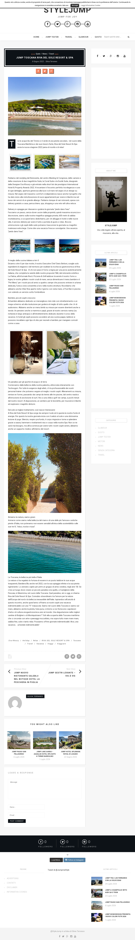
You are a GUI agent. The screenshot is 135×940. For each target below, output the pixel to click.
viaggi (51, 644)
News (44, 54)
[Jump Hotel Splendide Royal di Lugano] (70, 740)
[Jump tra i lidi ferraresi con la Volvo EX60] (100, 263)
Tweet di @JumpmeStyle (58, 870)
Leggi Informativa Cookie (90, 5)
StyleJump (67, 10)
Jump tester (52, 37)
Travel (68, 37)
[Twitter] (57, 24)
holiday (26, 641)
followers (45, 847)
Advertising (13, 878)
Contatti (11, 883)
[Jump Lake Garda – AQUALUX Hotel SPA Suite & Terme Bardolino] (44, 740)
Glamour (83, 37)
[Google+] (67, 24)
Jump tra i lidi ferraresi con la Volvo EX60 (116, 262)
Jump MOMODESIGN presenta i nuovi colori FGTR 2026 (117, 300)
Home (36, 37)
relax (35, 641)
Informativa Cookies (17, 892)
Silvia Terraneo (51, 61)
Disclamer (12, 887)
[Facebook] (47, 24)
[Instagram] (77, 24)
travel (30, 644)
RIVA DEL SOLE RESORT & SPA (56, 641)
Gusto (98, 37)
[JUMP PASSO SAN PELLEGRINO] (18, 740)
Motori (101, 441)
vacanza (40, 644)
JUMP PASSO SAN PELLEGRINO (117, 902)
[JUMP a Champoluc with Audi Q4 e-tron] (100, 277)
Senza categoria (106, 450)
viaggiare (61, 644)
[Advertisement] (111, 113)
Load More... (56, 860)
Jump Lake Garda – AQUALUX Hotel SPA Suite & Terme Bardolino (45, 754)
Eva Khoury (14, 641)
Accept (75, 5)
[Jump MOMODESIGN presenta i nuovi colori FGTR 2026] (100, 301)
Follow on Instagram (76, 860)
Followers (89, 847)
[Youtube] (88, 24)
